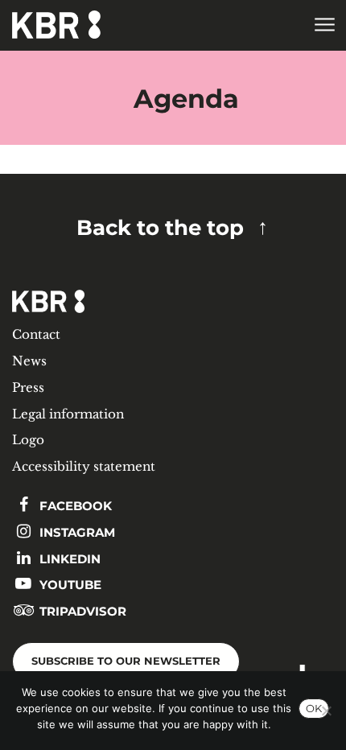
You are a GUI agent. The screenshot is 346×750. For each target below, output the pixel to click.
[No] (326, 711)
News (29, 361)
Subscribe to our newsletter (125, 661)
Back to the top (160, 227)
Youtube (68, 584)
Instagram (75, 532)
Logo (28, 439)
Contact (36, 334)
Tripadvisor (81, 611)
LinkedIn (68, 559)
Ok (314, 708)
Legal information (68, 414)
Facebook (74, 505)
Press (28, 387)
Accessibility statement (83, 466)
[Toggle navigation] (324, 25)
